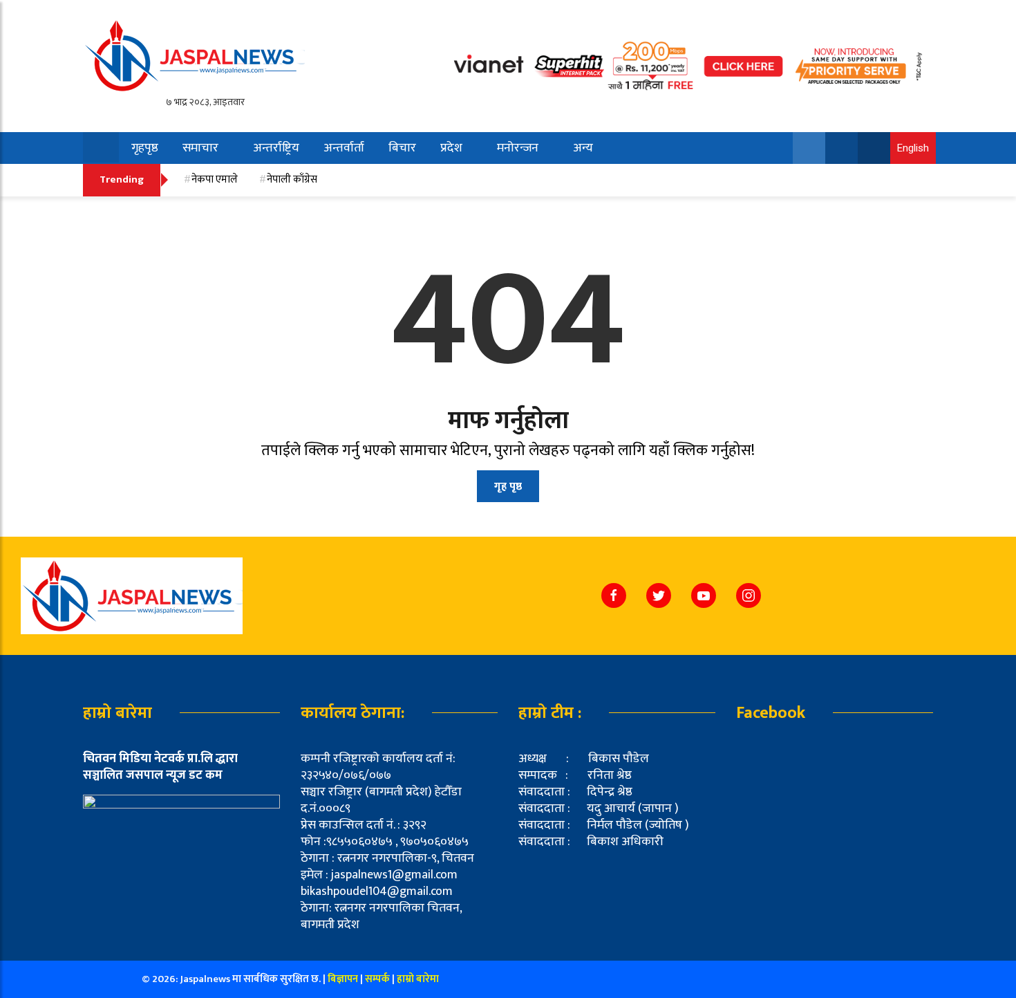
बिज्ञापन (343, 979)
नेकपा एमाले (214, 179)
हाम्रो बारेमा (418, 979)
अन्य (583, 148)
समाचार (200, 148)
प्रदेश (451, 148)
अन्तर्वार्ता (343, 148)
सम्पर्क (378, 979)
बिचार (402, 148)
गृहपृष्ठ (144, 148)
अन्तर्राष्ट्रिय (276, 148)
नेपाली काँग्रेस (292, 179)
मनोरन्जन (517, 148)
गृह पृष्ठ (508, 486)
